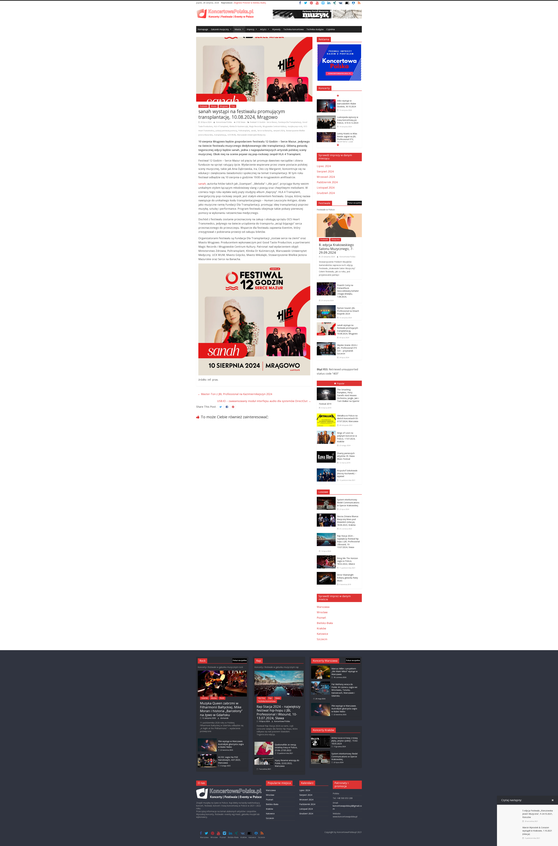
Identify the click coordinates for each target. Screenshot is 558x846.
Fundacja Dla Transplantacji (289, 122)
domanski (224, 718)
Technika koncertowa (293, 29)
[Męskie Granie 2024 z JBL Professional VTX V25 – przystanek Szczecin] (326, 344)
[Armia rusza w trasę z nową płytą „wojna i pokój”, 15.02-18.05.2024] (320, 736)
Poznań (321, 617)
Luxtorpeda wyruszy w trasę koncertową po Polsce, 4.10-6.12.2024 (347, 103)
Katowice (322, 633)
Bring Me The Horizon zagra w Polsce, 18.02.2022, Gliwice (347, 561)
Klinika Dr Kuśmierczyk (238, 126)
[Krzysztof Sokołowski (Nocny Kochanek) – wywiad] (327, 469)
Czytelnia (330, 29)
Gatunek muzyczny (220, 29)
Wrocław (322, 612)
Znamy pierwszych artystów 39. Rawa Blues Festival (346, 456)
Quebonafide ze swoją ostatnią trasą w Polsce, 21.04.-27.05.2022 (286, 747)
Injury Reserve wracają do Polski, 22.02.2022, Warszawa (287, 763)
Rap (270, 698)
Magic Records (255, 126)
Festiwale (203, 106)
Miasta (238, 29)
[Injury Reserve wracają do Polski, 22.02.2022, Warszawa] (263, 758)
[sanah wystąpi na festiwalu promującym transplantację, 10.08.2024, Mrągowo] (326, 324)
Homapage (203, 29)
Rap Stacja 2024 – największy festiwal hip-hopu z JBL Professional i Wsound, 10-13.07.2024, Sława (348, 541)
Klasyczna (336, 239)
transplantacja (220, 135)
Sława (277, 698)
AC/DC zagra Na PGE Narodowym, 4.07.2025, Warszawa (229, 760)
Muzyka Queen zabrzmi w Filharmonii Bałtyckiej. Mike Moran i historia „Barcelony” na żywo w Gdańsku (221, 709)
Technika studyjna (314, 29)
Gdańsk (204, 698)
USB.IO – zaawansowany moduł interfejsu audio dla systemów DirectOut (264, 401)
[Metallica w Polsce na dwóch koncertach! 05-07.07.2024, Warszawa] (327, 414)
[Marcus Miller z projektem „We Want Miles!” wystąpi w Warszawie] (320, 667)
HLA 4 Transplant (221, 126)
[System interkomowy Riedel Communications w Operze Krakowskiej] (327, 499)
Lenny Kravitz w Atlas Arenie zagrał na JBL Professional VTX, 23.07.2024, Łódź (347, 121)
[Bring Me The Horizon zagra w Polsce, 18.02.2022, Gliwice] (327, 557)
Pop (233, 106)
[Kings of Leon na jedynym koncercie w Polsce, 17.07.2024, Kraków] (327, 431)
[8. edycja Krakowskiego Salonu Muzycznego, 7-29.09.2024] (339, 215)
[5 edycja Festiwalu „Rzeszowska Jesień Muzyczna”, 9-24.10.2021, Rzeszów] (510, 811)
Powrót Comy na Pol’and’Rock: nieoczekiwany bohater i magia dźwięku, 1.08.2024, (348, 291)
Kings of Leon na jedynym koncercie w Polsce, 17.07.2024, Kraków (347, 437)
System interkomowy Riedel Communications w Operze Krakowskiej (348, 502)
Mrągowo (224, 106)
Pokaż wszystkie (355, 203)
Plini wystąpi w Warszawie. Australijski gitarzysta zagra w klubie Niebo (231, 744)
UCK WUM (231, 135)
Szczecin (322, 639)
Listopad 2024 (325, 187)
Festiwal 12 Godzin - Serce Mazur (263, 122)
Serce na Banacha (264, 130)
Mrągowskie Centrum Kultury (274, 126)
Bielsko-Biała (325, 623)
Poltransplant (244, 130)
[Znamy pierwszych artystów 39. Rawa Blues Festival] (327, 451)
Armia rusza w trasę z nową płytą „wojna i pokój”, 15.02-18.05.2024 (344, 741)
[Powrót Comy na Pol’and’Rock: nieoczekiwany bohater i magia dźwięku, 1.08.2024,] (326, 284)
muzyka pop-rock (295, 126)
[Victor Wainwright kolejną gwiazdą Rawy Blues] (327, 574)
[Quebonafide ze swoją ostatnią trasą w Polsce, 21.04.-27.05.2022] (263, 743)
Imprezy (250, 29)
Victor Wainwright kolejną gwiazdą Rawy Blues (347, 577)
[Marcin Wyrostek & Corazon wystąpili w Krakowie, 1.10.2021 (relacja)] (510, 828)
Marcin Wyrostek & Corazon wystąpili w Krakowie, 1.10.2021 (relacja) (537, 830)
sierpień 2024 (279, 130)
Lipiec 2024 (324, 166)
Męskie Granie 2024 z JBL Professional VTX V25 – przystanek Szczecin (347, 349)
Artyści (263, 29)
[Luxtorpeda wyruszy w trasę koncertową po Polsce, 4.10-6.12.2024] (326, 101)
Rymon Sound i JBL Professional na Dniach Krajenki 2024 (348, 311)
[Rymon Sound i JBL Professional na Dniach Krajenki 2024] (326, 307)
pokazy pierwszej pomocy (226, 130)
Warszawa (323, 607)
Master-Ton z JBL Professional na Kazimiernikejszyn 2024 (235, 394)
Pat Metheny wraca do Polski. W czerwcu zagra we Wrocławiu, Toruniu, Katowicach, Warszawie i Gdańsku (344, 690)
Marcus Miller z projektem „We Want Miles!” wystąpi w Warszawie (344, 671)
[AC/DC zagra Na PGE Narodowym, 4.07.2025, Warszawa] (207, 755)
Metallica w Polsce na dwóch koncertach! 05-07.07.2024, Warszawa (347, 418)
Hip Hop (261, 698)
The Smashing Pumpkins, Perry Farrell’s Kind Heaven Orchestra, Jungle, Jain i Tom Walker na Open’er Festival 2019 (339, 396)
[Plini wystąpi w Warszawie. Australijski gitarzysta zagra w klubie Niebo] (207, 739)
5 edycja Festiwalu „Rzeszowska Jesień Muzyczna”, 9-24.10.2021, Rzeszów (537, 814)
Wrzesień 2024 (326, 177)
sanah (253, 130)
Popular (341, 383)
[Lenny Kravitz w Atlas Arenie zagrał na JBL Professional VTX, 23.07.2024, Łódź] (326, 117)
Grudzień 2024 (326, 193)
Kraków (321, 628)
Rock (222, 698)
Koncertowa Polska (224, 122)
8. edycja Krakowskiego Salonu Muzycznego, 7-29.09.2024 (336, 249)
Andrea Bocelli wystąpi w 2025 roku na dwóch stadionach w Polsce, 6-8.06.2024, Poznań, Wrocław (348, 142)
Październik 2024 (327, 182)
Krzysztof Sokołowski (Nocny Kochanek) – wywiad (347, 473)
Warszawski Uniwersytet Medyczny (251, 135)
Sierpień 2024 (325, 171)
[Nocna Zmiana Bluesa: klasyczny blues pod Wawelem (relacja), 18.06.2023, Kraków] (327, 515)
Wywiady (276, 29)
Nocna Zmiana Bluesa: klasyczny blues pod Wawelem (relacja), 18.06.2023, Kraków (347, 520)
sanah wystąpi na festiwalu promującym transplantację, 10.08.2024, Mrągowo (347, 329)
